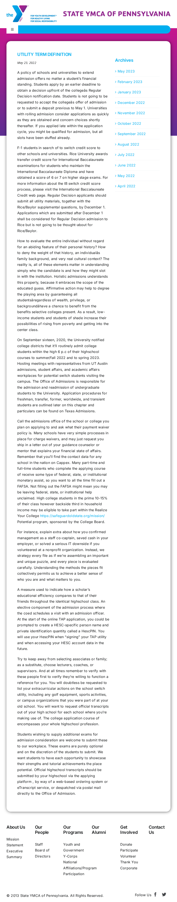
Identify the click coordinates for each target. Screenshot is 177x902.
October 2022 (129, 123)
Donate (126, 844)
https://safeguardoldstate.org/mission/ (72, 516)
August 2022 (128, 144)
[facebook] (155, 894)
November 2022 (131, 113)
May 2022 (126, 176)
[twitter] (164, 894)
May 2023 (126, 71)
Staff (39, 844)
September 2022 (132, 134)
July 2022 (126, 154)
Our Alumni (99, 830)
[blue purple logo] (31, 7)
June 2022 (127, 165)
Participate (129, 850)
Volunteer (128, 856)
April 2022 (126, 186)
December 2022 (131, 102)
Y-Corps (70, 856)
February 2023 (130, 82)
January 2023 (129, 92)
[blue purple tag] (117, 13)
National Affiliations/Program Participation (80, 868)
